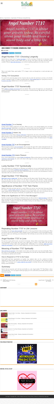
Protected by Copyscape (43, 396)
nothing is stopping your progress (12, 89)
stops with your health (17, 231)
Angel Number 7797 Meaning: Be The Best (45, 280)
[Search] (36, 284)
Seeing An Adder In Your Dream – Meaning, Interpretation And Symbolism (22, 313)
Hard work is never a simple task (9, 178)
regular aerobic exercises (14, 189)
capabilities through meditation (21, 169)
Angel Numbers (7, 17)
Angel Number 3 (7, 132)
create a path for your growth (24, 262)
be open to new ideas (6, 80)
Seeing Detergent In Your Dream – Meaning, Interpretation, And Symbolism (22, 318)
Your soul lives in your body (8, 251)
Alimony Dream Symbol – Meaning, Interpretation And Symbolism (20, 334)
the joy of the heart (21, 134)
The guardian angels (35, 79)
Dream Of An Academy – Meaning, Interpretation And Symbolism (20, 323)
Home (2, 17)
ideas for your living (6, 128)
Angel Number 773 (8, 155)
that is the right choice (16, 62)
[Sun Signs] (27, 3)
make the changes (43, 198)
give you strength (19, 146)
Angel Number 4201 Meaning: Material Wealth (9, 280)
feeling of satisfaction (25, 157)
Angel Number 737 (8, 144)
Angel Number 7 (7, 124)
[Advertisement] (27, 297)
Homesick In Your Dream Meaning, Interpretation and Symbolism (20, 329)
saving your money (21, 59)
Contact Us (36, 396)
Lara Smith (5, 50)
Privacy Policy (30, 396)
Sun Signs (7, 396)
